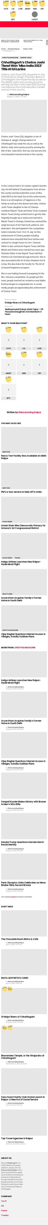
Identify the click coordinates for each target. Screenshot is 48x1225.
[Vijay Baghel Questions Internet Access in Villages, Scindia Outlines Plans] (24, 618)
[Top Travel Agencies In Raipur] (24, 1123)
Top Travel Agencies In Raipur (17, 1138)
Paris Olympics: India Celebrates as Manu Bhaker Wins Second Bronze (23, 884)
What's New (7, 594)
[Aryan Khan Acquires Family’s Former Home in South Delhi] (24, 582)
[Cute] (10, 989)
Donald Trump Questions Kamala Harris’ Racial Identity (22, 843)
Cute (6, 9)
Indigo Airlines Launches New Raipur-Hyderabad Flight (21, 563)
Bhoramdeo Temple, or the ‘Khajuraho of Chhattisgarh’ (22, 1057)
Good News (7, 522)
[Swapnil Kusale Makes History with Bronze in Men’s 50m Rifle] (24, 786)
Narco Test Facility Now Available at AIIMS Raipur (10, 41)
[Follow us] (40, 24)
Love (20, 9)
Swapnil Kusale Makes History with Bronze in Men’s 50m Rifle (23, 803)
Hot (2, 1206)
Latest (35, 19)
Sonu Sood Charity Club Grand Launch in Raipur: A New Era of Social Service (23, 1098)
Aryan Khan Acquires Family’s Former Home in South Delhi (21, 599)
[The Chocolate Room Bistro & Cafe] (24, 923)
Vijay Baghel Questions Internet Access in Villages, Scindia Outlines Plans (23, 635)
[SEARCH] (45, 24)
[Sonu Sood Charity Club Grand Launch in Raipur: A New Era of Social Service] (24, 1081)
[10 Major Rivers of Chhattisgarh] (24, 1001)
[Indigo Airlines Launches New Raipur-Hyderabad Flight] (24, 546)
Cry (42, 9)
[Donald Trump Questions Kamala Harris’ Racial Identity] (24, 826)
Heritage (6, 452)
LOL (13, 9)
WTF (13, 19)
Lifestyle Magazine (10, 630)
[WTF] (10, 1028)
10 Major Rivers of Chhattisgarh (18, 1016)
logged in (14, 897)
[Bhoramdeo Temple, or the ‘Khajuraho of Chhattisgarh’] (24, 1040)
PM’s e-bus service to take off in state (33, 41)
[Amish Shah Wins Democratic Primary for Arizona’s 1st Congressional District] (24, 510)
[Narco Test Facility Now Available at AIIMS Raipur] (11, 33)
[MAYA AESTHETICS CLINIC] (24, 962)
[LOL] (4, 989)
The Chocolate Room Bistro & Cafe (19, 939)
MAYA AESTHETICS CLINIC (15, 978)
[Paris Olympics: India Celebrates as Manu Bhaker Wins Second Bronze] (24, 867)
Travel (17, 558)
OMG (35, 9)
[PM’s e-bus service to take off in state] (33, 33)
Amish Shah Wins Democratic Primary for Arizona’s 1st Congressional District (23, 527)
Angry (27, 9)
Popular (4, 1211)
